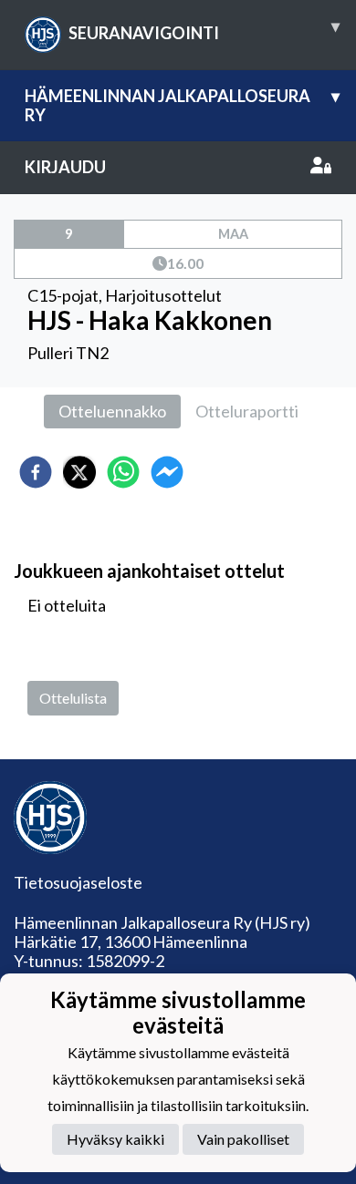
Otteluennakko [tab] (112, 411)
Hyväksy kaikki (115, 1139)
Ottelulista (73, 697)
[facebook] (35, 472)
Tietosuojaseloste (78, 882)
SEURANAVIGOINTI (204, 29)
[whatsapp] (123, 472)
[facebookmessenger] (167, 472)
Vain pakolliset (243, 1139)
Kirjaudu (65, 167)
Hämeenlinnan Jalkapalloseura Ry (182, 105)
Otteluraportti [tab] (246, 411)
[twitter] (79, 472)
